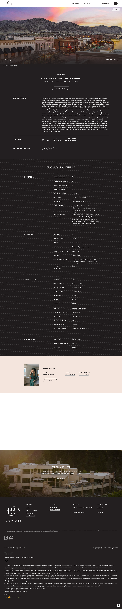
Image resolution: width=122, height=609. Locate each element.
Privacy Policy (113, 548)
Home (28, 508)
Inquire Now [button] (60, 88)
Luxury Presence (19, 548)
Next (9, 59)
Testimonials (29, 513)
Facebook (100, 508)
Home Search (89, 3)
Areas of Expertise (32, 510)
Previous (5, 59)
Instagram (100, 512)
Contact (50, 380)
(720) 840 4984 (70, 375)
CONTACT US (61, 479)
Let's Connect (104, 3)
